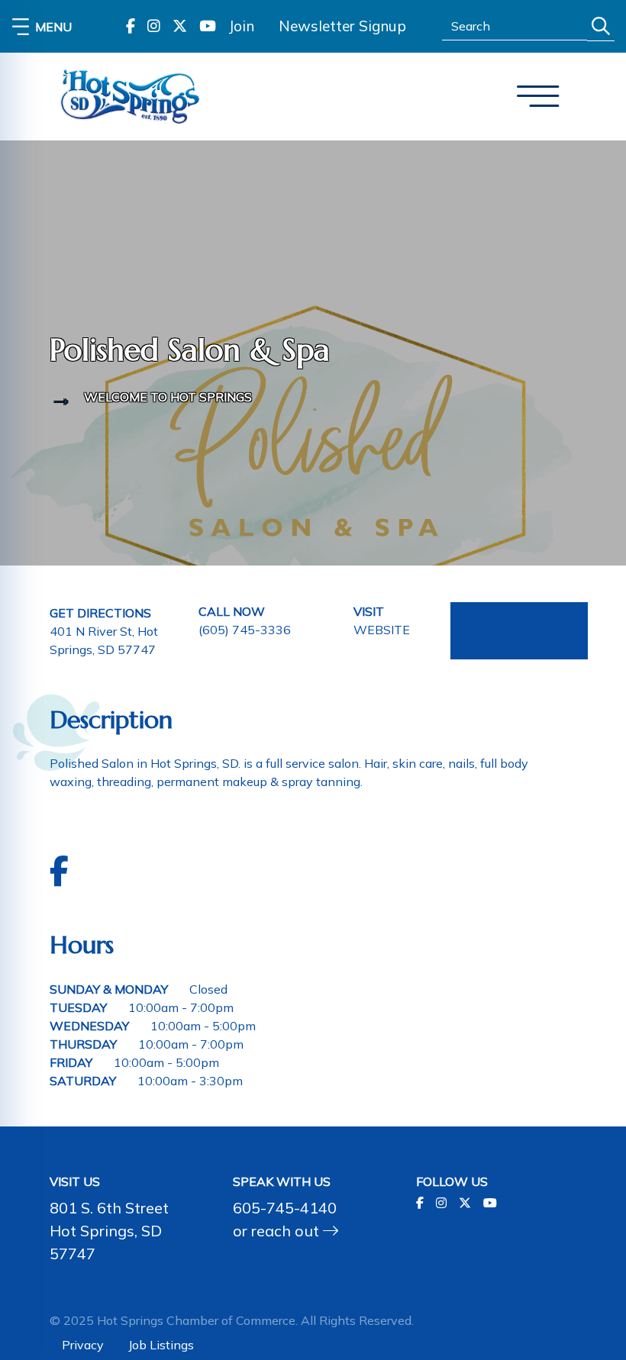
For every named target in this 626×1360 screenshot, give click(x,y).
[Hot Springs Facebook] (130, 26)
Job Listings (161, 1344)
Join (241, 26)
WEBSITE (381, 629)
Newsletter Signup (342, 26)
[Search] (601, 26)
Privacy (83, 1344)
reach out (287, 1230)
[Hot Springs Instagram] (153, 26)
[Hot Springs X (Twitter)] (180, 26)
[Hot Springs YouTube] (207, 26)
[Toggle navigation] (538, 96)
